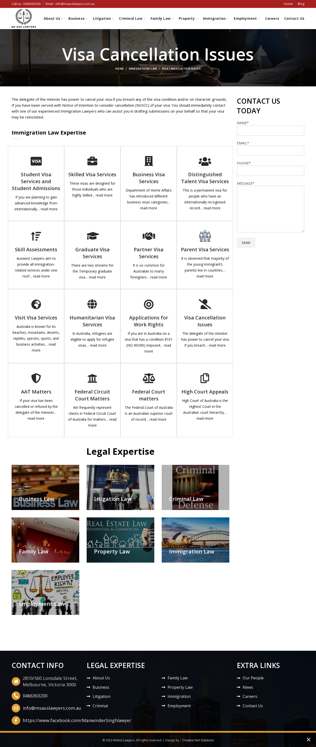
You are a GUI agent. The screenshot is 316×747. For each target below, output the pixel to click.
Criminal (100, 705)
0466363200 (31, 4)
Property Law (180, 687)
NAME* (243, 122)
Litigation (101, 696)
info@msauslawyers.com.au (75, 4)
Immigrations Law (143, 68)
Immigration (179, 696)
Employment (179, 705)
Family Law (178, 678)
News (248, 687)
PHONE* (244, 163)
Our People (253, 678)
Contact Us (253, 705)
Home (119, 68)
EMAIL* (243, 143)
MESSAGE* (246, 183)
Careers (250, 696)
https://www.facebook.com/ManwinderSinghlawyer (77, 720)
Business (101, 687)
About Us (101, 678)
